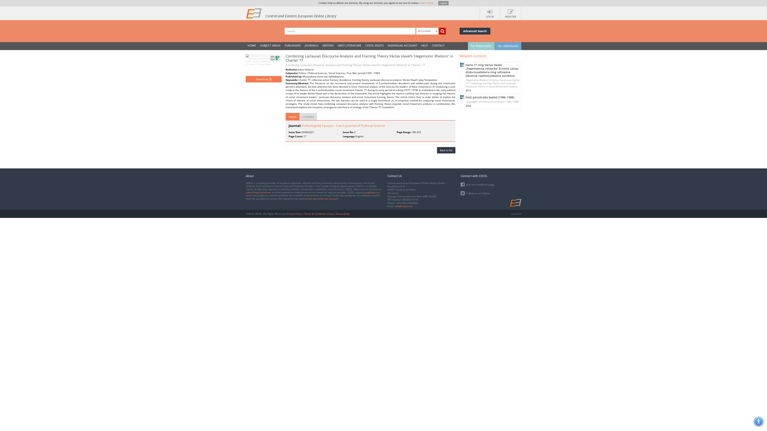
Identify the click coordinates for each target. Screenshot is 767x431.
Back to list (446, 150)
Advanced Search (475, 31)
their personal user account (323, 198)
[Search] (442, 31)
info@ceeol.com (404, 206)
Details (293, 117)
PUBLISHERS (293, 45)
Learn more (426, 3)
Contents (308, 117)
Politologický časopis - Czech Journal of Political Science (343, 126)
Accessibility (343, 214)
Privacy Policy (294, 214)
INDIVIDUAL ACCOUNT (402, 45)
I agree (443, 3)
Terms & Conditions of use (318, 214)
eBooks (328, 45)
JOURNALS (312, 45)
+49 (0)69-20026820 (407, 203)
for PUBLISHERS (481, 46)
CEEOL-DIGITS (374, 45)
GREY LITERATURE (349, 45)
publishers (371, 192)
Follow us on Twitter (478, 193)
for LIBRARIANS (508, 46)
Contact (438, 45)
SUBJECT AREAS (270, 45)
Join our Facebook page (480, 184)
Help (424, 45)
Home (252, 45)
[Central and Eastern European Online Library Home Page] (292, 13)
